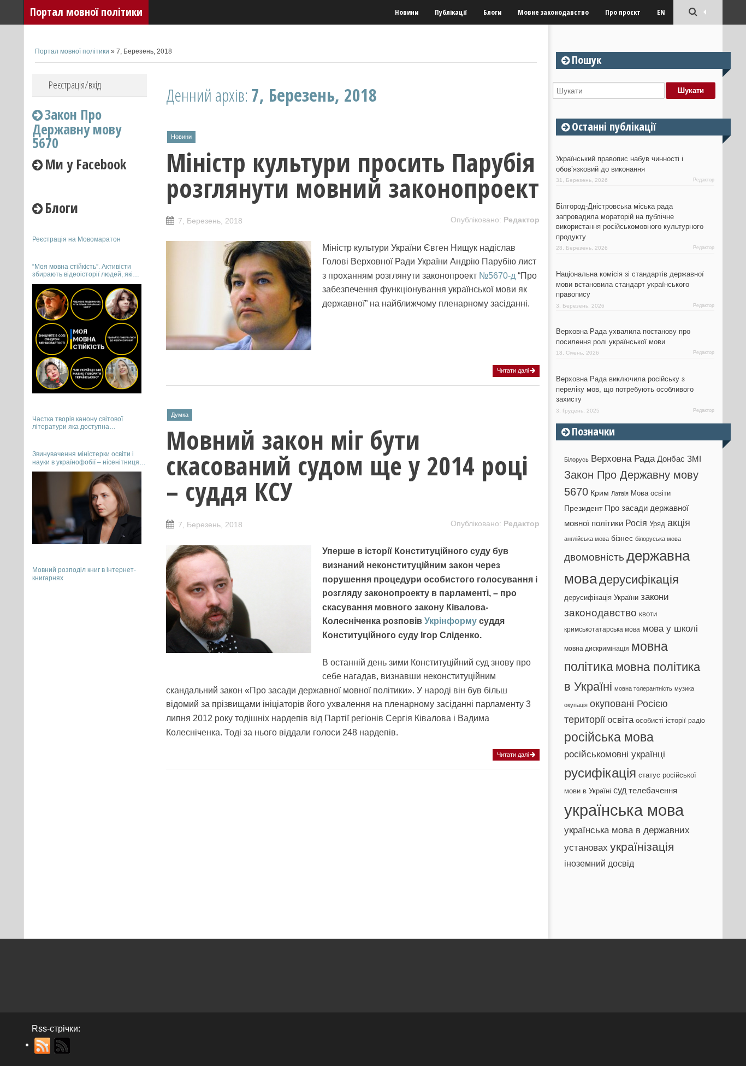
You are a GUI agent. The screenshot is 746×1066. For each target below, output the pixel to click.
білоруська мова (658, 538)
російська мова (609, 737)
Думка (179, 414)
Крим (599, 492)
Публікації (451, 12)
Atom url (62, 1046)
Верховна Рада (623, 458)
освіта (620, 719)
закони (655, 597)
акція (678, 522)
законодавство (600, 613)
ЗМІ (694, 459)
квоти (648, 614)
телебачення (653, 790)
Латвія (620, 493)
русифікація (600, 772)
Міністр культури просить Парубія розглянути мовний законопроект (352, 175)
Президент (583, 508)
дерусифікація (639, 579)
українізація (642, 846)
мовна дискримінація (596, 648)
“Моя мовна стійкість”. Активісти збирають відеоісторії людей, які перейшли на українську (82, 271)
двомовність (594, 557)
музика (684, 688)
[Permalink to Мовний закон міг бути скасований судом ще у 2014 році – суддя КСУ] (238, 647)
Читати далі (513, 370)
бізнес (622, 538)
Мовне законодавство (553, 12)
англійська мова (586, 538)
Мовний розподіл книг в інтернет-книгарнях (84, 573)
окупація (576, 705)
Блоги (492, 12)
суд (619, 790)
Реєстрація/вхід (75, 85)
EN (661, 12)
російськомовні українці (614, 754)
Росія (636, 523)
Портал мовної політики (86, 11)
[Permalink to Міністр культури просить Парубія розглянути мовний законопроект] (238, 344)
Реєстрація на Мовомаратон (76, 239)
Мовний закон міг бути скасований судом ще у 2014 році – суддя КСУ (347, 465)
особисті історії (661, 720)
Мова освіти (651, 493)
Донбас (671, 459)
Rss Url (42, 1046)
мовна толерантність (643, 688)
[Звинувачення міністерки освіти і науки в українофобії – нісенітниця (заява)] (86, 508)
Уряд (657, 524)
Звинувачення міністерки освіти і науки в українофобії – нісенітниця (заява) (85, 458)
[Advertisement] (89, 753)
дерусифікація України (601, 597)
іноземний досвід (599, 863)
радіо (696, 721)
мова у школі (670, 628)
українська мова (624, 810)
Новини (406, 12)
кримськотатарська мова (602, 629)
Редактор (522, 219)
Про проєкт (623, 12)
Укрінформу (450, 621)
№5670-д (497, 275)
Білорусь (576, 459)
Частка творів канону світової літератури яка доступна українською (77, 423)
